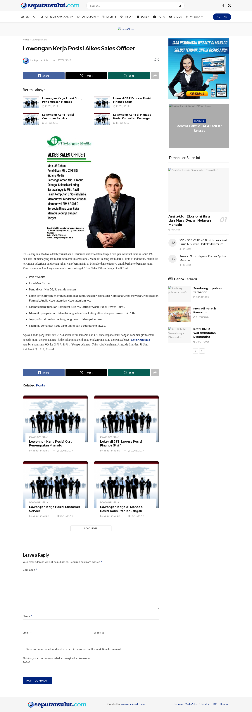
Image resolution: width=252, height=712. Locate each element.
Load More (91, 528)
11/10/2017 (122, 122)
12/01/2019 (122, 106)
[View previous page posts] (195, 351)
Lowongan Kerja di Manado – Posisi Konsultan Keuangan (133, 116)
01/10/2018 (51, 122)
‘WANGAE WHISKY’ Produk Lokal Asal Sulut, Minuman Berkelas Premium (203, 242)
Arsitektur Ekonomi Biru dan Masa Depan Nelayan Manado (189, 220)
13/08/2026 (202, 296)
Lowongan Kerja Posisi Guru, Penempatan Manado (62, 100)
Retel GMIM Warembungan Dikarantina (204, 332)
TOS (215, 704)
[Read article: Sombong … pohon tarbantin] (179, 294)
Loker (145, 16)
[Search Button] (180, 5)
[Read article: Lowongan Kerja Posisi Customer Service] (31, 119)
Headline (199, 121)
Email (27, 632)
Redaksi (205, 704)
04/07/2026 (202, 341)
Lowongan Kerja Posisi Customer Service (58, 116)
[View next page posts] (202, 351)
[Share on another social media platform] (155, 75)
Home (26, 39)
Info (128, 16)
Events (111, 16)
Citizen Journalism (59, 16)
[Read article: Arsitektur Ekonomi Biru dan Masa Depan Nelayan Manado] (198, 190)
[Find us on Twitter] (229, 5)
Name (27, 616)
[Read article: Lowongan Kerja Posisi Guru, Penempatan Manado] (31, 102)
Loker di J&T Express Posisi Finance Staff (132, 100)
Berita (30, 16)
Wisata (195, 16)
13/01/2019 (51, 106)
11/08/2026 (202, 317)
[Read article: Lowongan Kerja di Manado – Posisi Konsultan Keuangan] (102, 119)
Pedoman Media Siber (186, 704)
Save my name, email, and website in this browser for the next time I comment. (74, 649)
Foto (161, 16)
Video (178, 16)
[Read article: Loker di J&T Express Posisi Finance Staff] (102, 102)
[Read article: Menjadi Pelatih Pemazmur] (179, 314)
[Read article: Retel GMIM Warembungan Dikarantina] (179, 335)
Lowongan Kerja (39, 39)
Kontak (224, 704)
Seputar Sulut (41, 60)
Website (99, 632)
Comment (30, 569)
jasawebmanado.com (133, 704)
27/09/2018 (64, 60)
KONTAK (222, 16)
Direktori (89, 16)
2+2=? (26, 662)
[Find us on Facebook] (223, 6)
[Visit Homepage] (50, 5)
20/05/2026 (199, 138)
